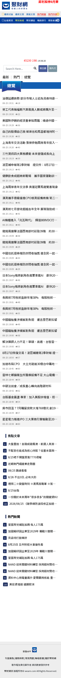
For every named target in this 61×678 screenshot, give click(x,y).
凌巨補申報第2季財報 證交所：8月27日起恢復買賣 (30, 165)
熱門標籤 (41, 14)
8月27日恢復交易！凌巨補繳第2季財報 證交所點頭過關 (30, 353)
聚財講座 (30, 20)
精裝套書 (52, 20)
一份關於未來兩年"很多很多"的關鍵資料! (33, 497)
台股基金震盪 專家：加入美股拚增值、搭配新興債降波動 (30, 397)
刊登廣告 (9, 658)
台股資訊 (8, 20)
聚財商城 (19, 20)
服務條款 (19, 658)
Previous (3, 14)
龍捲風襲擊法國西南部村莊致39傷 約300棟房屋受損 (30, 231)
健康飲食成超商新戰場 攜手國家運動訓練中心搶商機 (30, 176)
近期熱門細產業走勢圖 (21, 464)
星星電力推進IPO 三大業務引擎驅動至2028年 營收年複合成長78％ (30, 419)
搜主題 (43, 68)
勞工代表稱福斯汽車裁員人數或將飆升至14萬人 (30, 109)
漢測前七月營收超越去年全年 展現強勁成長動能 (30, 209)
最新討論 (8, 14)
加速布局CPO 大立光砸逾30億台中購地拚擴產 (30, 364)
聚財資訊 (8, 671)
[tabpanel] (8, 14)
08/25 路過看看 (17, 470)
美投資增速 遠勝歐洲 (21, 584)
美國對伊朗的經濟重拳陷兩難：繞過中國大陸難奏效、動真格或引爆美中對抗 (30, 120)
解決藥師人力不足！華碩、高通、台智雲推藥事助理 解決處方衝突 (30, 342)
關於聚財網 (50, 658)
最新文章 (19, 14)
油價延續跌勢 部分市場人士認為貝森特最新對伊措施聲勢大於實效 (30, 98)
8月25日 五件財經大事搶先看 (25, 544)
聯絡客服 (39, 658)
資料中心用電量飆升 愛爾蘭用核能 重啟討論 (34, 578)
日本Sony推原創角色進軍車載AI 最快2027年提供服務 (30, 275)
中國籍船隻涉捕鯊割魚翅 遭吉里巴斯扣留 (29, 319)
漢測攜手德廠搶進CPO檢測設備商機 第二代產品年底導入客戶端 (30, 198)
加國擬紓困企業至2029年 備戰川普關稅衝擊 (34, 531)
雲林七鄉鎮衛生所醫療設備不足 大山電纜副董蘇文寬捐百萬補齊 (30, 375)
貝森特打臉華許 (17, 538)
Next (58, 14)
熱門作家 (52, 14)
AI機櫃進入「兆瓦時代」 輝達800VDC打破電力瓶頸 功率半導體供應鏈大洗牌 (30, 220)
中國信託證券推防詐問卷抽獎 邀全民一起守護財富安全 (30, 253)
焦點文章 (30, 14)
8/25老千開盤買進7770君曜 (25, 457)
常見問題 (29, 658)
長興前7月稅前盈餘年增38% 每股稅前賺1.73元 (30, 297)
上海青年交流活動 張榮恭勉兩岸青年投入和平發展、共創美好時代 (30, 142)
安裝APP (27, 651)
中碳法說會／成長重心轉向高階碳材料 (26, 386)
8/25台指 (13, 490)
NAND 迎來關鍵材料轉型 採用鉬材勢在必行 (34, 564)
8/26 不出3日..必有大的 (22, 477)
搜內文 (52, 68)
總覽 (27, 77)
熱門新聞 (14, 516)
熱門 (16, 77)
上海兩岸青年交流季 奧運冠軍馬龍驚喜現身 (30, 187)
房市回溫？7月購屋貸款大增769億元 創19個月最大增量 (30, 408)
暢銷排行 (41, 20)
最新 (6, 77)
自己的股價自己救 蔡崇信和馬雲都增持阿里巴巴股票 (30, 131)
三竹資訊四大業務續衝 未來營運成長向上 (28, 153)
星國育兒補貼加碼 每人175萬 (25, 524)
